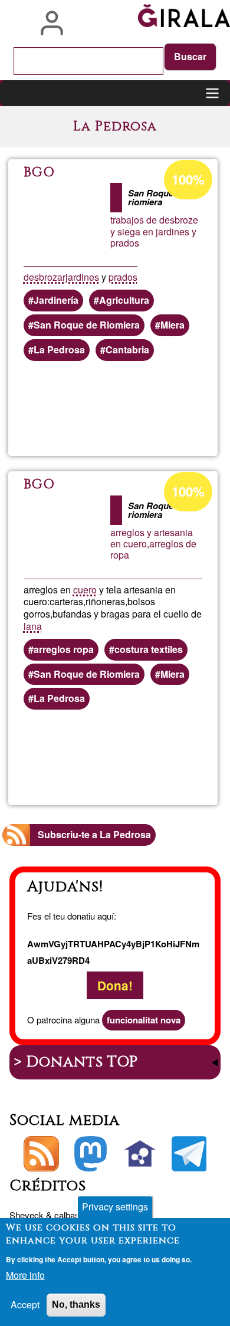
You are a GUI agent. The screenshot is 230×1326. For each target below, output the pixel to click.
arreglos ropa (64, 649)
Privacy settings (115, 1206)
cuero (85, 589)
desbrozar (44, 277)
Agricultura (124, 300)
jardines (82, 277)
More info (25, 1275)
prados (123, 277)
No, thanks (76, 1304)
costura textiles (148, 649)
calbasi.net (75, 1215)
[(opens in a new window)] (91, 1153)
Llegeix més (157, 409)
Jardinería (56, 300)
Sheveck (26, 1215)
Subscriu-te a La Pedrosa (94, 834)
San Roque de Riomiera (87, 325)
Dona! (115, 985)
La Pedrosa (59, 349)
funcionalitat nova (143, 1019)
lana (33, 626)
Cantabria (127, 349)
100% (188, 179)
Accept (25, 1304)
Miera (172, 325)
